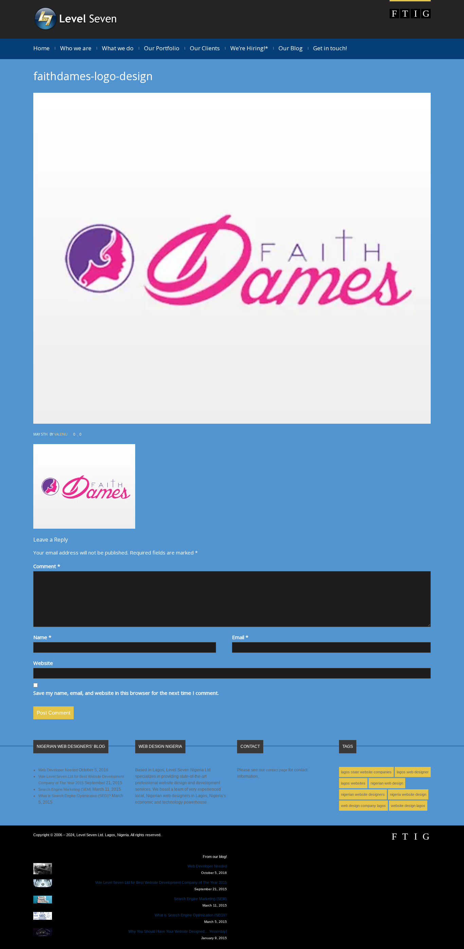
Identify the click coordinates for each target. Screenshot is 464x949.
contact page (276, 770)
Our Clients (205, 48)
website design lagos (408, 806)
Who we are (75, 48)
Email (240, 637)
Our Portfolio (161, 48)
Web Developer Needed (58, 770)
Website (43, 663)
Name (42, 637)
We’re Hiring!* (249, 48)
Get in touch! (330, 48)
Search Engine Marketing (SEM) (64, 789)
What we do (117, 48)
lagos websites (353, 783)
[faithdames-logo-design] (232, 421)
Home (41, 48)
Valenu (61, 434)
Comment (46, 566)
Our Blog (291, 48)
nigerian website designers (363, 794)
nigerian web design (387, 783)
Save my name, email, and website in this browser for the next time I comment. (126, 692)
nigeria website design (408, 794)
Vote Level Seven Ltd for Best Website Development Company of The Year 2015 (161, 882)
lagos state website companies (366, 772)
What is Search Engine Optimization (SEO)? (74, 796)
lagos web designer (413, 772)
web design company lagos (363, 806)
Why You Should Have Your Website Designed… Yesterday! (177, 931)
